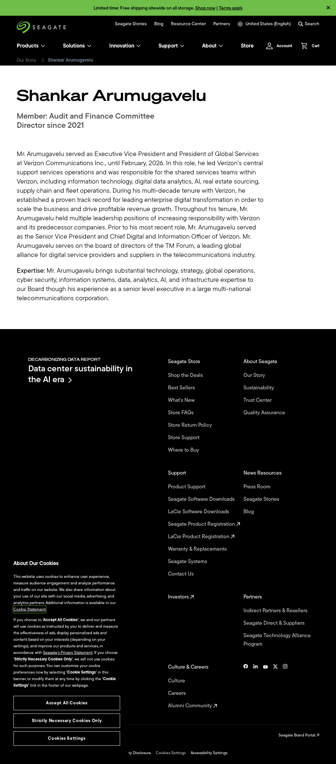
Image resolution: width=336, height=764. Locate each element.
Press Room (257, 486)
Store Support (184, 437)
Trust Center (258, 400)
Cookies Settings (171, 753)
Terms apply (231, 8)
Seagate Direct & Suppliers (274, 623)
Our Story (26, 60)
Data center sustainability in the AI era (80, 373)
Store (247, 46)
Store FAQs (181, 412)
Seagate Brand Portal (297, 735)
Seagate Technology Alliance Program (277, 639)
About (209, 46)
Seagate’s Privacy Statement (68, 652)
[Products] (43, 46)
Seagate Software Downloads (202, 499)
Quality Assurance (264, 412)
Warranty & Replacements (198, 549)
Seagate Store (184, 361)
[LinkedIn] (255, 686)
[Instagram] (285, 686)
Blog (158, 24)
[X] (275, 686)
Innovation (121, 46)
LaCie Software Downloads (199, 511)
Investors (179, 597)
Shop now (205, 8)
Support (168, 46)
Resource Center (188, 24)
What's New (182, 400)
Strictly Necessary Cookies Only (67, 720)
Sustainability (259, 387)
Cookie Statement (29, 609)
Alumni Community (190, 705)
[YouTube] (265, 686)
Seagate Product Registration (202, 524)
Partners (221, 24)
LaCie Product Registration (199, 536)
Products (28, 46)
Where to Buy (184, 450)
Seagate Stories (131, 24)
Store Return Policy (190, 425)
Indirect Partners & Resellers (276, 610)
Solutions (74, 46)
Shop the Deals (186, 375)
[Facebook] (245, 686)
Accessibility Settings (209, 752)
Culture (177, 680)
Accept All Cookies (67, 702)
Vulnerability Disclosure (130, 753)
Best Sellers (182, 387)
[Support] (182, 46)
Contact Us (181, 574)
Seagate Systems (188, 561)
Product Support (187, 486)
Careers (177, 693)
